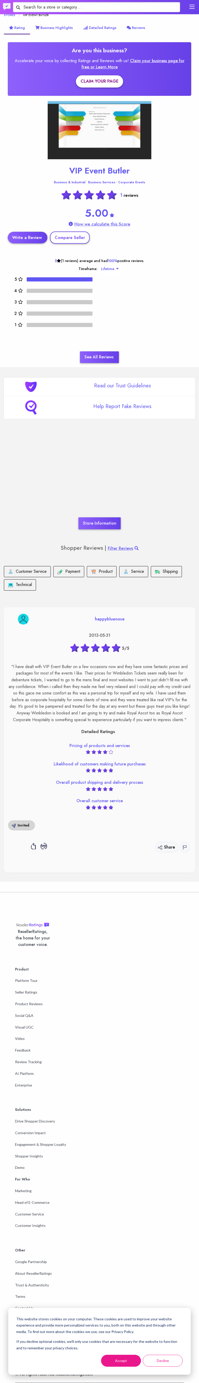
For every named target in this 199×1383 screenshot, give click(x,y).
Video (20, 1038)
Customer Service (29, 1214)
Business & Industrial (69, 182)
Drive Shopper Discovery (35, 1121)
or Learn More (104, 67)
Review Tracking (28, 1062)
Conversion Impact (30, 1133)
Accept (121, 1360)
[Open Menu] (192, 7)
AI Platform (24, 1073)
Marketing (23, 1191)
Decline (163, 1360)
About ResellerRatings (33, 1273)
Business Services (101, 182)
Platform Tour (26, 980)
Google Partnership (31, 1261)
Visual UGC (24, 1027)
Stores (9, 15)
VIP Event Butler (99, 171)
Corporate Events (131, 182)
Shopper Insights (29, 1156)
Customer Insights (30, 1225)
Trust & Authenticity (32, 1285)
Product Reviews (29, 1004)
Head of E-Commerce (32, 1202)
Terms (20, 1296)
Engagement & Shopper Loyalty (40, 1144)
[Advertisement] (99, 476)
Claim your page (99, 81)
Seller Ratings (26, 992)
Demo (20, 1167)
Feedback (23, 1050)
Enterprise (23, 1085)
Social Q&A (24, 1015)
